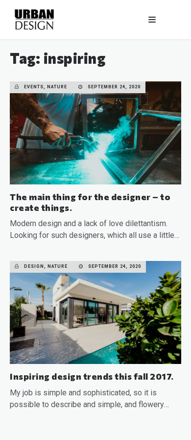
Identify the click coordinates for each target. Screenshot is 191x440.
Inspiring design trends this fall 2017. (92, 376)
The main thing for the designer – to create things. (90, 202)
